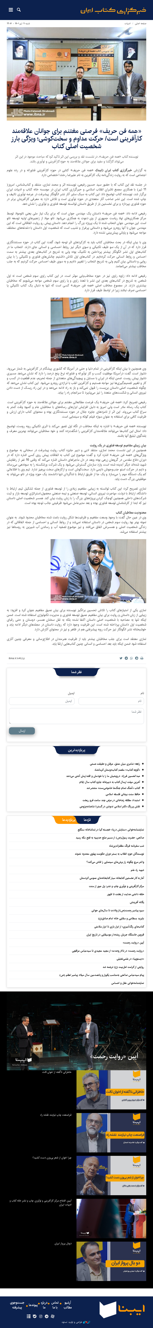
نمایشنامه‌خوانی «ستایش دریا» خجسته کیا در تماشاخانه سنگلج (111, 829)
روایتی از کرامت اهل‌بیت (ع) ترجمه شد (123, 967)
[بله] (34, 1317)
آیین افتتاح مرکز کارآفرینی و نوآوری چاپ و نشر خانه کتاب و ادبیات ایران (41, 1202)
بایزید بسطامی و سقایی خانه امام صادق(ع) (121, 918)
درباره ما (44, 1305)
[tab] (87, 820)
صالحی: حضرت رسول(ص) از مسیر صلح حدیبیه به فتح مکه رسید (110, 837)
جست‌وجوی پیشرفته (17, 1305)
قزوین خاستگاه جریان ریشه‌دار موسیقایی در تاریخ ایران (115, 934)
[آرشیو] (28, 1317)
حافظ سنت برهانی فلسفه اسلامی (123, 794)
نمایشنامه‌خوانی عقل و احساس (127, 983)
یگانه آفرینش (136, 902)
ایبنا (113, 11)
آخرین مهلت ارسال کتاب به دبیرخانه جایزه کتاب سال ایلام (109, 782)
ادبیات (128, 23)
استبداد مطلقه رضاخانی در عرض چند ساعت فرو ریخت (111, 800)
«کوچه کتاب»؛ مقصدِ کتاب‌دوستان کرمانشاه (117, 770)
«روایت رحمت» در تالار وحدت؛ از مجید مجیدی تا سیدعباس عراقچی (108, 951)
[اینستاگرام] (40, 1317)
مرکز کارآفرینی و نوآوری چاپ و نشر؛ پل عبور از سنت (116, 886)
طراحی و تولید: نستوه (72, 1322)
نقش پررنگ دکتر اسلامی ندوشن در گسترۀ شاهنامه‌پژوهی (109, 806)
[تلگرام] (46, 1317)
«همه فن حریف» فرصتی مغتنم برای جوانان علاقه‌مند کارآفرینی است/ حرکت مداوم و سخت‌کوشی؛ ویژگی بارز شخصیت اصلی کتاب (76, 139)
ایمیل (71, 693)
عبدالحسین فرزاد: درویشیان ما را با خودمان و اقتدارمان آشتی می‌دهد (103, 776)
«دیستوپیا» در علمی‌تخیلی (130, 959)
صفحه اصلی (140, 23)
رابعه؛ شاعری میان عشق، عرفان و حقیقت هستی (115, 764)
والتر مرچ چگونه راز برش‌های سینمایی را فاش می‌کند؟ (115, 862)
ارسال (22, 730)
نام (142, 693)
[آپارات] (52, 1317)
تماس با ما (55, 1305)
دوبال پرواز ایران (63, 1243)
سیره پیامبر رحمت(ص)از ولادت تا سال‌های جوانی (117, 910)
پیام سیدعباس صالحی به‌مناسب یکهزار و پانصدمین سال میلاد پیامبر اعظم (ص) (101, 975)
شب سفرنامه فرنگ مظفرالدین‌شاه (126, 846)
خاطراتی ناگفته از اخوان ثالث (57, 1072)
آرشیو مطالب (68, 1305)
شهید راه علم (137, 870)
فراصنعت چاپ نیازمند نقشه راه (56, 1115)
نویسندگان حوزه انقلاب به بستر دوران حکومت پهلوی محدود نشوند (109, 854)
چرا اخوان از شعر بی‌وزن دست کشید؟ (52, 1157)
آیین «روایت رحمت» (133, 942)
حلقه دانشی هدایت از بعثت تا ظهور (125, 894)
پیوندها (33, 1305)
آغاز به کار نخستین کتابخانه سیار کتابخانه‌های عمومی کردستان (112, 878)
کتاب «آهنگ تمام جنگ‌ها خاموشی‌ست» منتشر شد (113, 788)
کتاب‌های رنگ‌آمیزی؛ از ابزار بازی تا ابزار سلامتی (119, 926)
